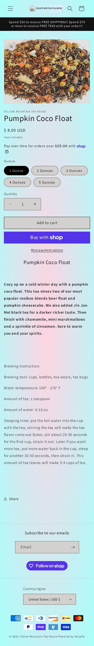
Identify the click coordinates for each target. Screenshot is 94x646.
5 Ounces (47, 182)
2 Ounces (45, 170)
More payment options (47, 250)
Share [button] (14, 498)
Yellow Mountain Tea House (38, 636)
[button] (10, 8)
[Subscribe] (73, 547)
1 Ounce (16, 170)
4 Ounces (17, 182)
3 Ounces (74, 170)
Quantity (10, 194)
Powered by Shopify (71, 636)
